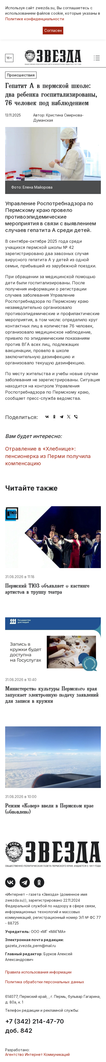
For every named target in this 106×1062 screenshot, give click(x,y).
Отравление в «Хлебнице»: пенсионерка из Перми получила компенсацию (48, 456)
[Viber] (76, 417)
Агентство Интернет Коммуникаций (37, 1054)
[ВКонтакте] (47, 417)
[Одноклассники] (54, 417)
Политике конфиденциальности (34, 18)
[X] (69, 417)
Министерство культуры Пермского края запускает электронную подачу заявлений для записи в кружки (52, 695)
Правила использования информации (38, 972)
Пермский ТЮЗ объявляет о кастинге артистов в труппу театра (47, 589)
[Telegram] (61, 417)
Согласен (53, 30)
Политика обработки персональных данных (44, 982)
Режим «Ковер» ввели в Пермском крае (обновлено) (49, 809)
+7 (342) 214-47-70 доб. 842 (34, 1026)
